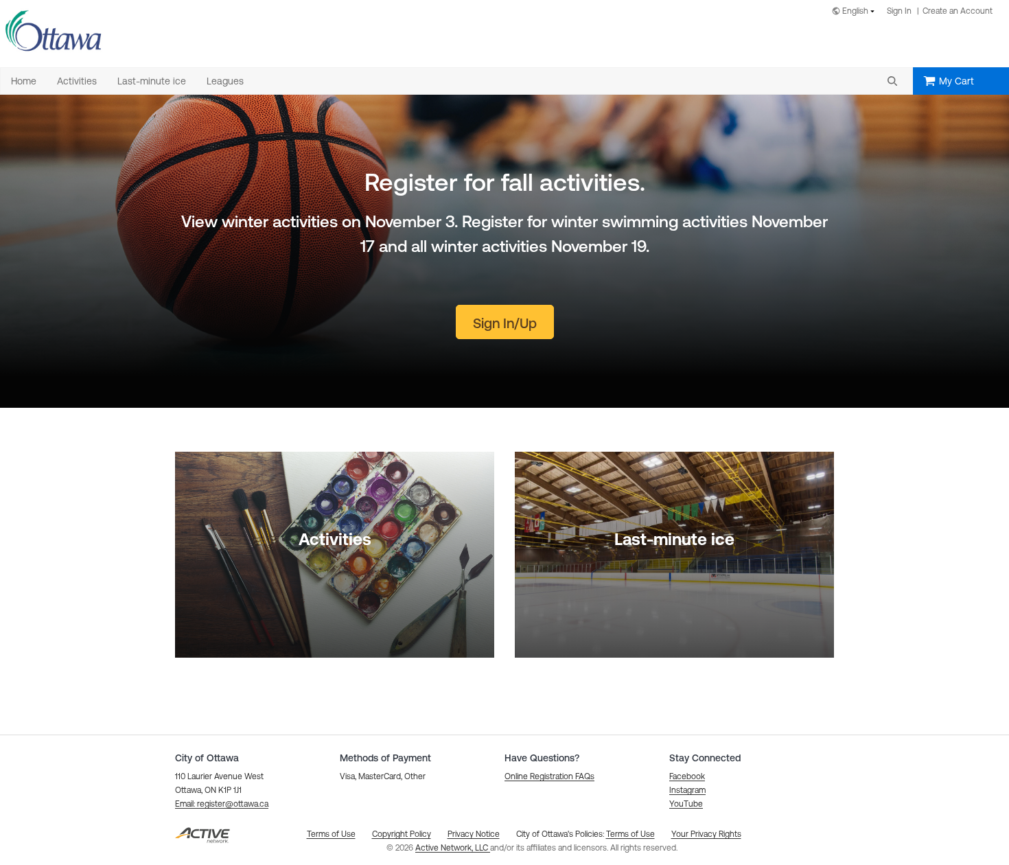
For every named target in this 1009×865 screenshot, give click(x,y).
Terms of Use (630, 834)
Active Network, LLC (452, 848)
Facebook (687, 776)
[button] (892, 81)
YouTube (686, 804)
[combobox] (855, 12)
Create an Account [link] (958, 11)
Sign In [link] (899, 11)
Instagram (687, 790)
